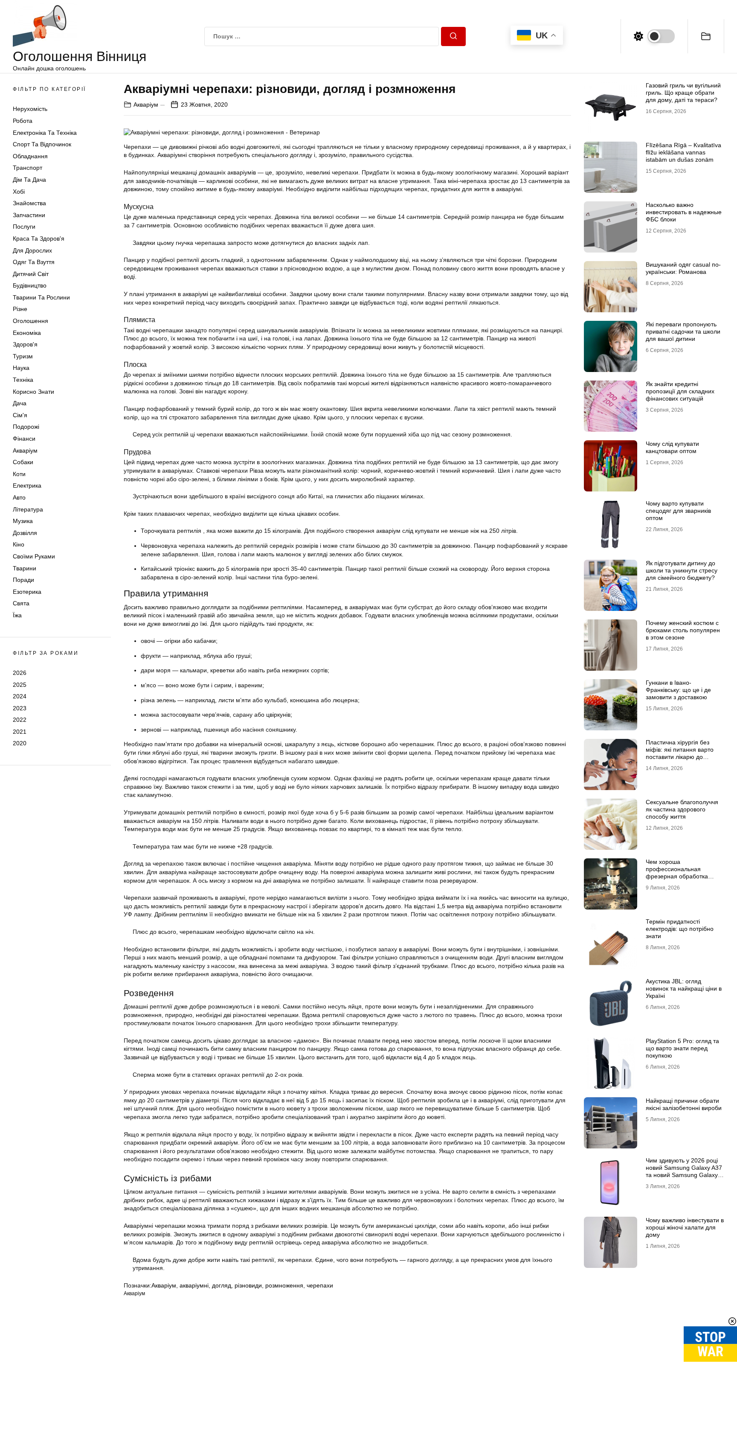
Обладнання (30, 156)
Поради (23, 579)
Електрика (27, 485)
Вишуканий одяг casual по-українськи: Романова (683, 268)
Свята (21, 603)
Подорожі (26, 426)
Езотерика (27, 591)
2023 (19, 708)
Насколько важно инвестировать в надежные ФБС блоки (684, 212)
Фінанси (24, 438)
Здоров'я (25, 344)
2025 (19, 684)
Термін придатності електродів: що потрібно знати (680, 928)
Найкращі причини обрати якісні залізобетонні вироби (684, 1104)
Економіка (27, 332)
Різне (20, 308)
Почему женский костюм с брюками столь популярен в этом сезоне (683, 630)
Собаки (23, 462)
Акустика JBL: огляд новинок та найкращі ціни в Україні (684, 988)
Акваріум (25, 450)
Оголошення (30, 320)
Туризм (23, 356)
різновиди (248, 1285)
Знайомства (29, 203)
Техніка (23, 379)
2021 (19, 731)
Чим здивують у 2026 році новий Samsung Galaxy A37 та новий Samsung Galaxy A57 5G (684, 1171)
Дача (19, 403)
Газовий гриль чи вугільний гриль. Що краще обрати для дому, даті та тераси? (683, 92)
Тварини (24, 568)
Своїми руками (34, 556)
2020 (19, 743)
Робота (22, 120)
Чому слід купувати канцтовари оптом (672, 447)
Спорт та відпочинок (42, 144)
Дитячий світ (31, 273)
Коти (19, 474)
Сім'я (20, 415)
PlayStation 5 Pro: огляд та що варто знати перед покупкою (682, 1048)
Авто (19, 497)
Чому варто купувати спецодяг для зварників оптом (678, 510)
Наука (21, 367)
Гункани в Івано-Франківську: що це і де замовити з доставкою (678, 689)
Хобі (19, 191)
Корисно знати (33, 391)
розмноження (284, 1285)
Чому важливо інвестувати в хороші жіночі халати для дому (685, 1227)
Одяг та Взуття (34, 262)
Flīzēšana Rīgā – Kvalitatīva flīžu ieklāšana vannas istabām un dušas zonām (683, 152)
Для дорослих (32, 250)
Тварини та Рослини (41, 297)
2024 (19, 696)
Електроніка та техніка (45, 132)
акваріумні (194, 1285)
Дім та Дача (29, 179)
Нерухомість (30, 108)
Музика (23, 520)
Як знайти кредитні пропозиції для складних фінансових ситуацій (680, 391)
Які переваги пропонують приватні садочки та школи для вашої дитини (683, 331)
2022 (19, 719)
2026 (19, 672)
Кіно (18, 544)
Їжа (17, 615)
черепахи (320, 1285)
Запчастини (29, 215)
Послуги (24, 226)
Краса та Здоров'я (38, 238)
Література (28, 509)
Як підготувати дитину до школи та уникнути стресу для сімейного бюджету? (681, 570)
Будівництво (29, 285)
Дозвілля (25, 532)
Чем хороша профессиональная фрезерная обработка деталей (677, 872)
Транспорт (27, 167)
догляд (221, 1285)
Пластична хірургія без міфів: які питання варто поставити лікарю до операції (680, 753)
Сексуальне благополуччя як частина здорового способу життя (682, 809)
